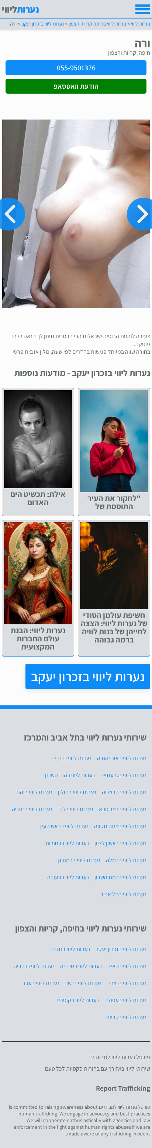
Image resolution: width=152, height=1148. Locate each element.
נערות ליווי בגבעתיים (123, 775)
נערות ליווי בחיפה (126, 966)
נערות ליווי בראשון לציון (120, 843)
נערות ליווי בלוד (75, 809)
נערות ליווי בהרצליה (124, 792)
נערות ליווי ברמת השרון (120, 877)
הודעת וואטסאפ (76, 86)
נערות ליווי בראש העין (64, 826)
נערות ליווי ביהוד (33, 792)
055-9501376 (76, 68)
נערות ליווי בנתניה (32, 809)
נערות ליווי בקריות (126, 1017)
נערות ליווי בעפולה (125, 1000)
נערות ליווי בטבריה (81, 966)
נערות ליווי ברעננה (68, 877)
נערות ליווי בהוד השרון (70, 775)
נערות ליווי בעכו (41, 983)
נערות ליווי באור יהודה (121, 758)
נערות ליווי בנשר (83, 983)
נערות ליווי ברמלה (126, 860)
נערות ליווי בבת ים (71, 758)
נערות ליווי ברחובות (67, 843)
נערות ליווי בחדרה (69, 949)
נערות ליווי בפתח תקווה (120, 826)
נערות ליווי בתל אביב (123, 894)
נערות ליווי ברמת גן (79, 860)
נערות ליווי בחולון (77, 792)
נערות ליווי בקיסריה (77, 1000)
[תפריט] (143, 9)
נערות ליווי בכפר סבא (122, 809)
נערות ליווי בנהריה (34, 966)
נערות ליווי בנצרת (126, 983)
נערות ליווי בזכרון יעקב (88, 676)
